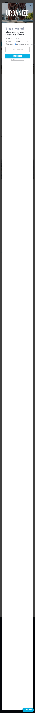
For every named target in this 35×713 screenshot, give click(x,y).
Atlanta (10, 39)
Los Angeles (20, 44)
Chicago (10, 44)
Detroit (18, 41)
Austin (10, 41)
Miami (29, 39)
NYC (28, 41)
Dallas (18, 39)
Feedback (29, 710)
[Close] (30, 5)
